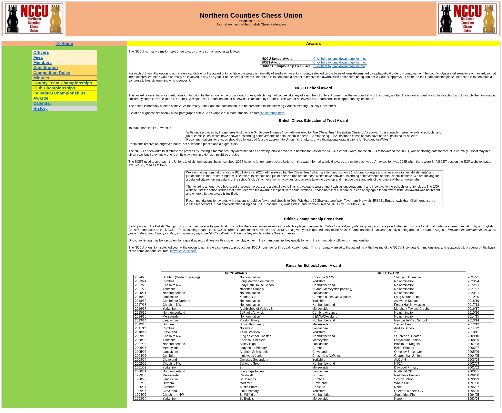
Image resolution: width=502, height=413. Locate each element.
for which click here (183, 251)
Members (42, 62)
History (40, 108)
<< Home (64, 43)
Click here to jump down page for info (339, 66)
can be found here (272, 113)
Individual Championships (59, 93)
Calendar (42, 103)
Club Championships (54, 88)
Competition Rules (51, 72)
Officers (41, 52)
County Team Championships (62, 83)
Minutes (41, 77)
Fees (38, 57)
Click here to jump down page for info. (339, 58)
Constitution (45, 67)
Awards (40, 98)
